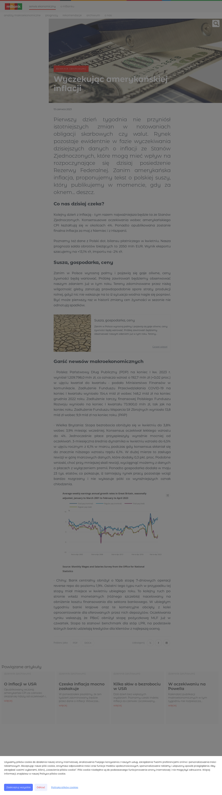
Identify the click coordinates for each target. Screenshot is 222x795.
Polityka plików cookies (64, 787)
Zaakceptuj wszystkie (18, 787)
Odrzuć (41, 787)
